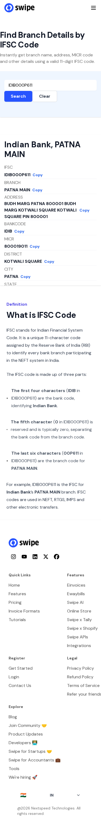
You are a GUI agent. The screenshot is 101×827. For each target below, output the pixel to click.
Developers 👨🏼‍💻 (23, 743)
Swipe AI (75, 602)
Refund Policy (80, 677)
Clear (44, 96)
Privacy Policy (80, 668)
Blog (13, 717)
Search (18, 96)
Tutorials (17, 619)
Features (17, 594)
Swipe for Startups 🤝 (30, 751)
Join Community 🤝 (28, 725)
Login (14, 677)
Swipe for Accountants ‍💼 (35, 760)
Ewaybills (76, 594)
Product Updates (26, 734)
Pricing (15, 602)
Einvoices (76, 585)
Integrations (79, 645)
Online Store (79, 611)
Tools (14, 768)
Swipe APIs (77, 637)
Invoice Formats (24, 611)
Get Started (21, 668)
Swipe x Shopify (82, 628)
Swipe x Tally (79, 619)
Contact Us (20, 685)
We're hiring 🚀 (23, 777)
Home (14, 585)
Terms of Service (83, 685)
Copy (38, 174)
